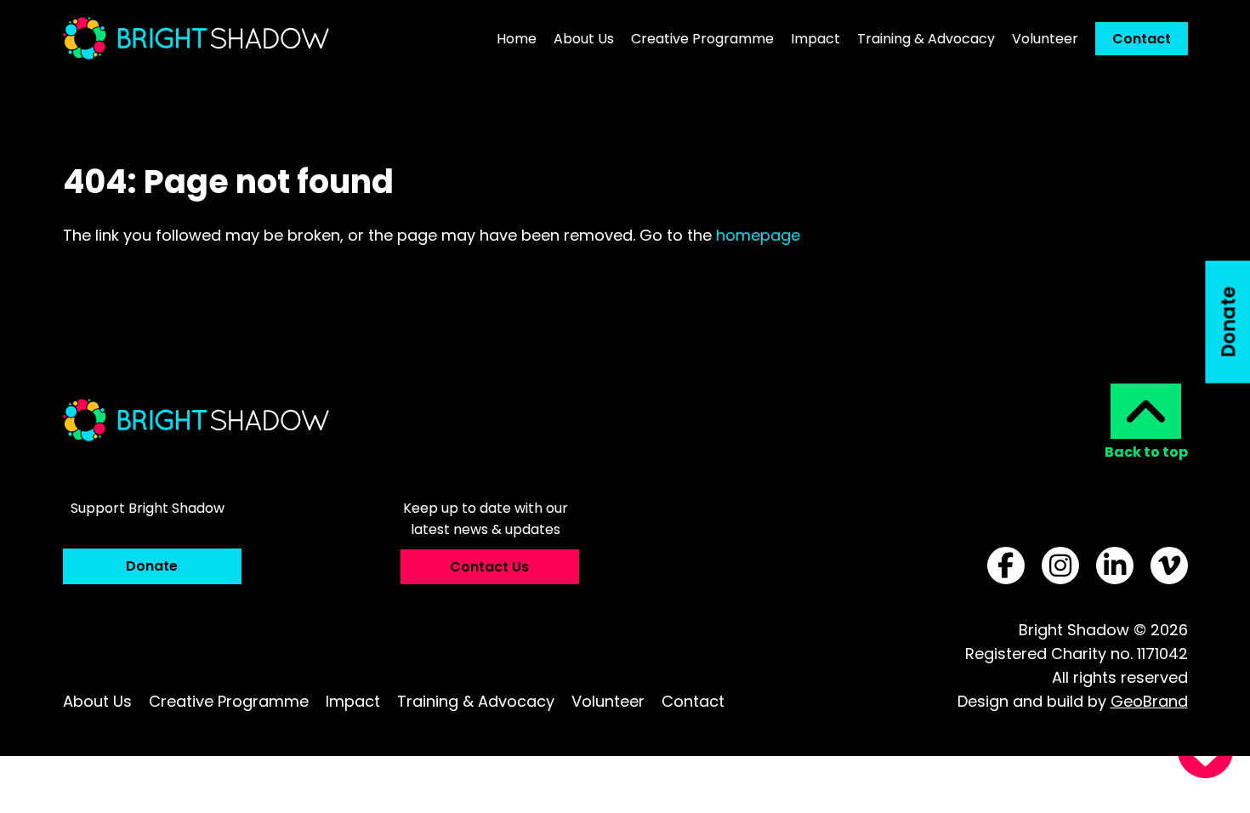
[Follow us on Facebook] (1006, 565)
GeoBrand (1149, 701)
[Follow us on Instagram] (1060, 565)
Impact (815, 38)
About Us (584, 38)
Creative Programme (702, 38)
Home (517, 38)
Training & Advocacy (475, 701)
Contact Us (489, 567)
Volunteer (1045, 38)
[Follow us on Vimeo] (1169, 565)
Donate (152, 566)
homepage (758, 235)
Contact (1141, 38)
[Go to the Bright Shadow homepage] (196, 38)
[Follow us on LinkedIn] (1115, 565)
